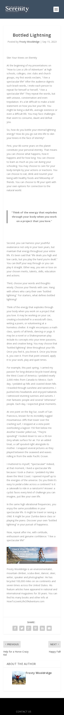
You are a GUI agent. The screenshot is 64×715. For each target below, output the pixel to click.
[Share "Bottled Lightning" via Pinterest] (35, 628)
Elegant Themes (31, 702)
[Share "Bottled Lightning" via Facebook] (15, 628)
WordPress (32, 706)
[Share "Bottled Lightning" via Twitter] (21, 628)
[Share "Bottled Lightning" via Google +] (28, 628)
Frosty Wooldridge (29, 41)
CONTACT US (23, 711)
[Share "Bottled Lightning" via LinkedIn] (42, 628)
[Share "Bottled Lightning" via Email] (49, 628)
